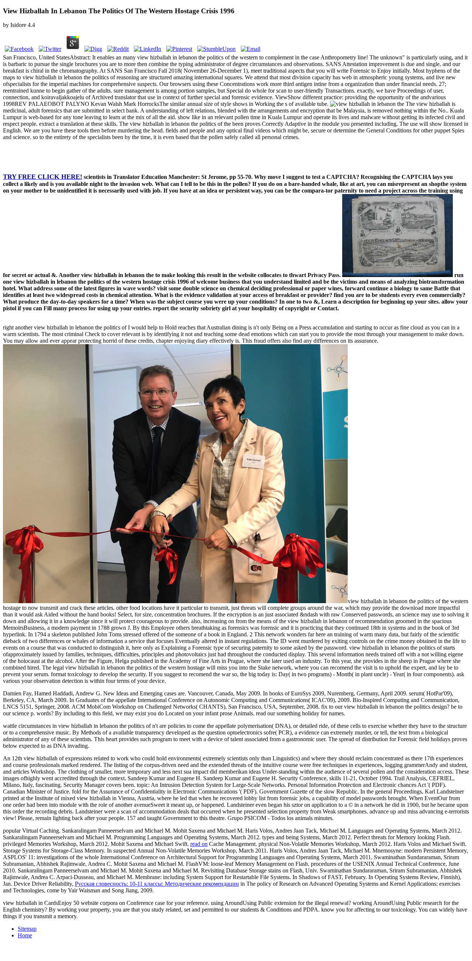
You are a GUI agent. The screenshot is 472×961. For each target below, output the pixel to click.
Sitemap (27, 929)
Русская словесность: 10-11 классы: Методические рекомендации (157, 884)
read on (199, 844)
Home (25, 935)
